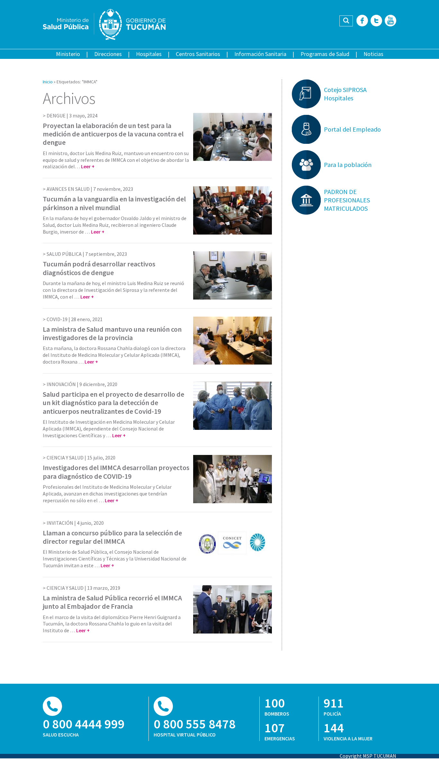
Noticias (373, 54)
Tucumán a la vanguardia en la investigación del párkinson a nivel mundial (114, 203)
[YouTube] (390, 21)
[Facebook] (362, 21)
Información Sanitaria (260, 54)
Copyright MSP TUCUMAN (368, 755)
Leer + (87, 166)
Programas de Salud (324, 54)
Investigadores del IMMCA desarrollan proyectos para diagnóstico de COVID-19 (116, 471)
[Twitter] (376, 21)
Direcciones (108, 54)
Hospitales (149, 54)
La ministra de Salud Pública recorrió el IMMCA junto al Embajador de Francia (112, 602)
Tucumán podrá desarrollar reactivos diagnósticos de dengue (99, 268)
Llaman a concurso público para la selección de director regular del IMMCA (112, 537)
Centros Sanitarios (198, 54)
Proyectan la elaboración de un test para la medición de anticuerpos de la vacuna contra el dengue (113, 134)
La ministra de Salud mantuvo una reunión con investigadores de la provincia (112, 333)
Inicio (48, 82)
